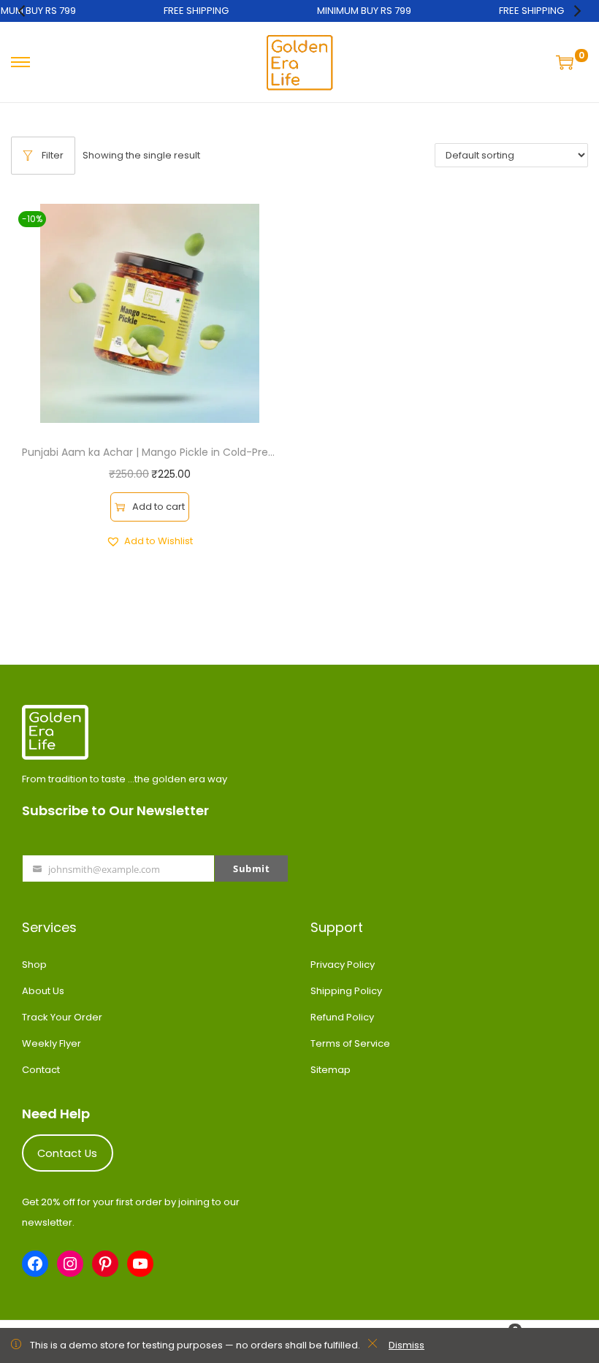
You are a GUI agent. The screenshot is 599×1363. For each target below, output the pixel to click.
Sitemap (330, 1070)
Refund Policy (342, 1017)
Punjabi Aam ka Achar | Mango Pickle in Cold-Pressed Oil (165, 452)
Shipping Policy (346, 991)
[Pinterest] (105, 1264)
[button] (149, 541)
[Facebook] (35, 1264)
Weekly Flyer (51, 1043)
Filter (53, 155)
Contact (41, 1070)
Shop (34, 964)
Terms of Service (350, 1043)
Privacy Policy (342, 964)
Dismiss (406, 1345)
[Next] (576, 11)
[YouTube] (140, 1264)
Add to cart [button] (158, 506)
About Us (43, 991)
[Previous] (23, 11)
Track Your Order (62, 1017)
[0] (566, 62)
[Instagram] (70, 1264)
